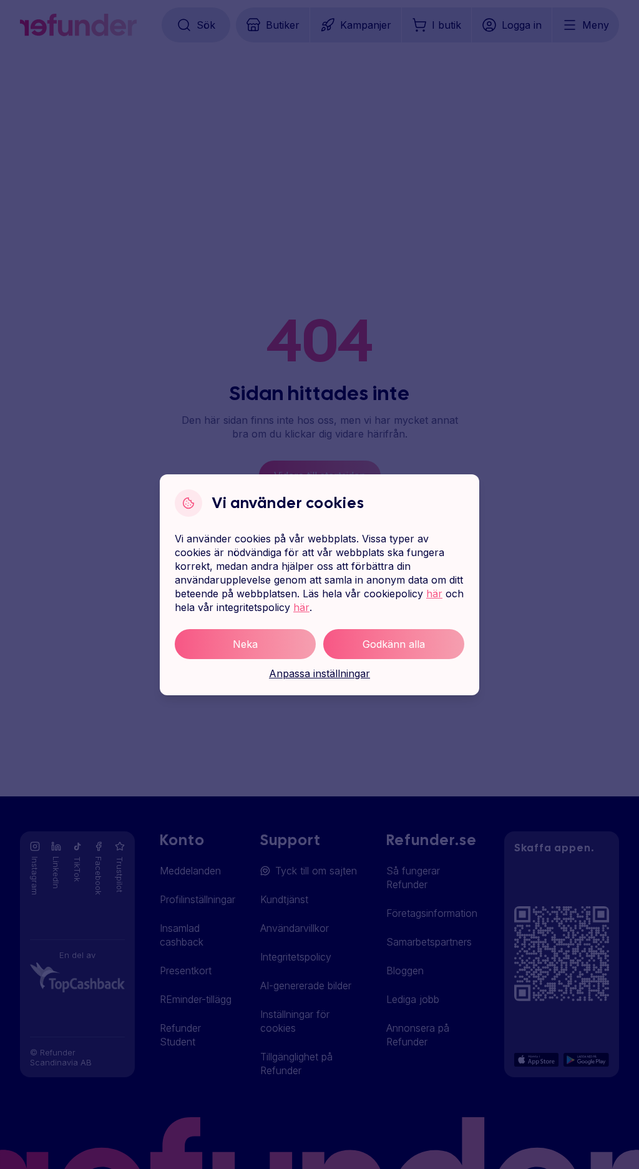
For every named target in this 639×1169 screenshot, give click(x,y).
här (434, 593)
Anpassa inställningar (319, 673)
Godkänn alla (394, 644)
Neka (245, 644)
